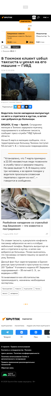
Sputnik (5, 102)
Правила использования (20, 347)
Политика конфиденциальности (26, 353)
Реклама (28, 350)
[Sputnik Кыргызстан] (7, 18)
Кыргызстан (28, 289)
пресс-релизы (7, 353)
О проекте (5, 347)
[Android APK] (8, 375)
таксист (4, 293)
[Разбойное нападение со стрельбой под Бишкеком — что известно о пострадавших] (25, 203)
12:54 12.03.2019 (7, 70)
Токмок (37, 289)
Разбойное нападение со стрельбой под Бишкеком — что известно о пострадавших (25, 225)
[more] (46, 233)
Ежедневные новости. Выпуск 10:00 (19, 37)
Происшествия (7, 289)
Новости (18, 289)
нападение (14, 293)
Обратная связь (7, 368)
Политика (19, 326)
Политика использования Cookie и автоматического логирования (15, 357)
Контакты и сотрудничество (12, 350)
